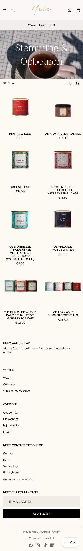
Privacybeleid (11, 472)
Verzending (10, 466)
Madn (35, 531)
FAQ (6, 431)
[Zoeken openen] (13, 10)
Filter (11, 83)
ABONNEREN (41, 513)
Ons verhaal (10, 412)
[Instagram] (37, 545)
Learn (43, 25)
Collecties (9, 384)
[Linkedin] (52, 545)
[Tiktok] (45, 545)
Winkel (32, 25)
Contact (8, 453)
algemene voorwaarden (18, 479)
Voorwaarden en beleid (41, 538)
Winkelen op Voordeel (16, 391)
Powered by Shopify (49, 531)
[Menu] (4, 10)
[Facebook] (30, 545)
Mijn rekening (11, 425)
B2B (52, 25)
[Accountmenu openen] (69, 10)
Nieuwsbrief (10, 419)
